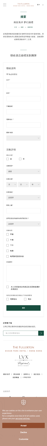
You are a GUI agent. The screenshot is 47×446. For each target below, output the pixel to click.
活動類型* (9, 166)
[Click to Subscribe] (41, 333)
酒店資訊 (37, 374)
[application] (23, 421)
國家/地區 (9, 132)
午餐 (12, 240)
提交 (23, 308)
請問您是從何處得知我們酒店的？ (17, 218)
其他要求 (9, 262)
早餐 (12, 234)
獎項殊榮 (16, 374)
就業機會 (16, 377)
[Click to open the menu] (4, 4)
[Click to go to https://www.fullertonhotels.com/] (23, 349)
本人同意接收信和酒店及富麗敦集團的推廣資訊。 (25, 288)
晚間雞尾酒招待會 (17, 256)
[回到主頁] (23, 4)
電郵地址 (13, 299)
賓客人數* (9, 205)
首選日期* (9, 179)
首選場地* (9, 192)
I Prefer (27, 377)
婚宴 (22, 27)
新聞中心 (27, 374)
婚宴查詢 (30, 27)
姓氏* (8, 93)
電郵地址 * (10, 119)
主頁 (15, 27)
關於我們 (6, 374)
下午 (12, 245)
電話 (29, 299)
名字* (8, 80)
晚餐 (12, 251)
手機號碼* (9, 106)
